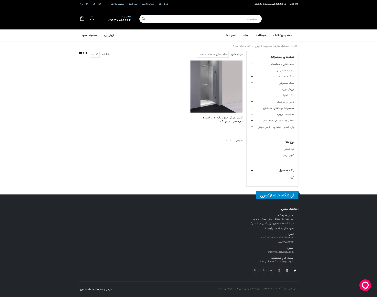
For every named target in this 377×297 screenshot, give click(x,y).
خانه (295, 46)
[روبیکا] (81, 4)
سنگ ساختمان (286, 76)
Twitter (295, 270)
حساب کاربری (148, 4)
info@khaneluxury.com (281, 252)
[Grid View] (85, 54)
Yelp (263, 270)
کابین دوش (288, 155)
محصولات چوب (285, 114)
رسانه (246, 35)
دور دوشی (289, 149)
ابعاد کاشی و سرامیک (282, 64)
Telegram (271, 270)
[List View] (80, 54)
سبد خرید (133, 4)
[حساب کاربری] (91, 19)
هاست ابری (85, 289)
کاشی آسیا (288, 95)
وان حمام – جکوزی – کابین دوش (276, 127)
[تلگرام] (93, 4)
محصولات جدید (89, 35)
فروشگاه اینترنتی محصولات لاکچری (272, 46)
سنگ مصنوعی (286, 83)
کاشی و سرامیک (285, 102)
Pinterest (287, 270)
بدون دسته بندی (285, 70)
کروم (292, 177)
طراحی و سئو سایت (102, 289)
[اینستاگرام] (99, 4)
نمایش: (105, 54)
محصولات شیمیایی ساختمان (279, 120)
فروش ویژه (163, 4)
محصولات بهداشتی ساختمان (278, 108)
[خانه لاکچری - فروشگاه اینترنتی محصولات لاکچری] (284, 19)
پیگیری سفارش (117, 4)
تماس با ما (231, 35)
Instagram (279, 270)
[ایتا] (87, 4)
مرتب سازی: (236, 54)
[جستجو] (143, 19)
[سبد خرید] (82, 19)
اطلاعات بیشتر (196, 67)
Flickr (256, 270)
